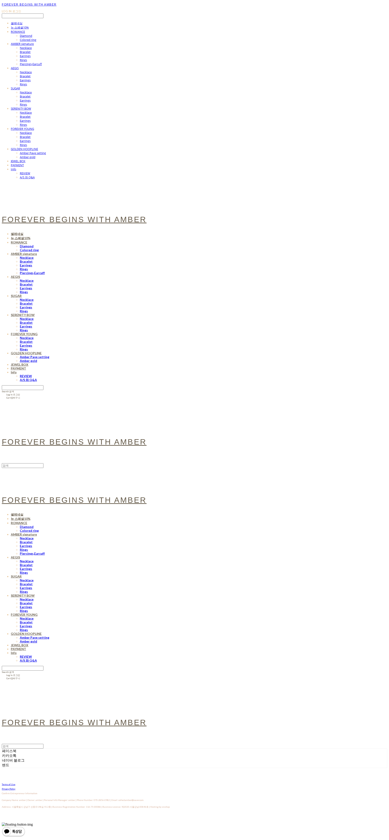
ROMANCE (18, 32)
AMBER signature (22, 44)
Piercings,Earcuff (31, 64)
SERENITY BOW (21, 108)
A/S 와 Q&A (27, 177)
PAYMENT (17, 165)
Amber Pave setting (33, 153)
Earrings (25, 56)
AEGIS (15, 68)
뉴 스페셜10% (20, 27)
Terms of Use (8, 784)
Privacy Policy (8, 788)
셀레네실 (17, 23)
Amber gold (27, 157)
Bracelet (25, 52)
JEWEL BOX (18, 161)
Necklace (26, 48)
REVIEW (25, 173)
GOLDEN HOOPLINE (24, 149)
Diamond (26, 36)
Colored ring (28, 40)
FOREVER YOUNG (22, 129)
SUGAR (15, 88)
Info (13, 169)
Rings (23, 60)
